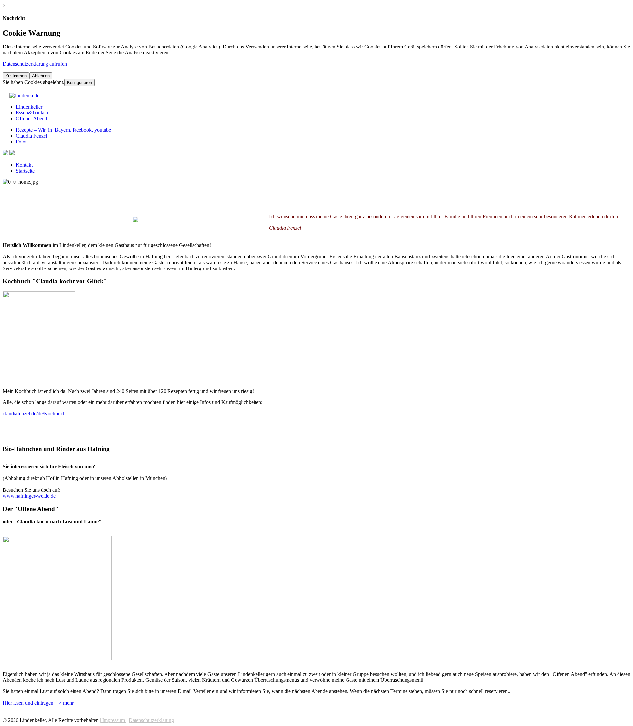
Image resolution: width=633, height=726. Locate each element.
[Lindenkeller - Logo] (25, 95)
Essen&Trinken (32, 112)
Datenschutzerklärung (151, 720)
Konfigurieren (79, 82)
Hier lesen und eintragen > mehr (38, 703)
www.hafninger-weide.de (29, 496)
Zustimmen (16, 75)
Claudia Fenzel (31, 136)
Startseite (25, 171)
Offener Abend (31, 118)
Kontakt (24, 165)
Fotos (21, 141)
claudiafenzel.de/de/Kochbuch (35, 413)
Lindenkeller (29, 107)
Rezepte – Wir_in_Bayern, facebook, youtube (63, 130)
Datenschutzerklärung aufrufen (35, 64)
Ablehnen (41, 75)
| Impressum (113, 720)
